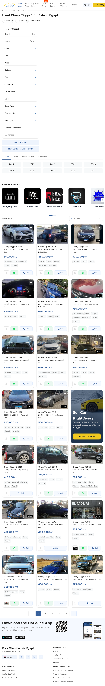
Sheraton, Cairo (81, 482)
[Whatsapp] (14, 272)
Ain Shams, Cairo (47, 537)
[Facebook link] (21, 657)
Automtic (42, 376)
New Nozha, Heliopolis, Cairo (17, 482)
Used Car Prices (20, 142)
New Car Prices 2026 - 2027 (20, 149)
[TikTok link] (28, 657)
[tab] (6, 157)
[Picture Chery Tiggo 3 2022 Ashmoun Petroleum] (18, 344)
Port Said (44, 427)
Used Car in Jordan (60, 674)
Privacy (56, 663)
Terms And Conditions (61, 659)
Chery (7, 265)
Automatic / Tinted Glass (47, 265)
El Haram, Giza (81, 589)
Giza (42, 262)
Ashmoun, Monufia (13, 372)
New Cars (27, 4)
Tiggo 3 (14, 265)
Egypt (9, 657)
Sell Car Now (88, 436)
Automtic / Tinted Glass (81, 318)
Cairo (77, 262)
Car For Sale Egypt (9, 670)
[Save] (31, 228)
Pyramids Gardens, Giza (15, 427)
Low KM (76, 321)
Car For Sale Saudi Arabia (11, 678)
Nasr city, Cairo (81, 534)
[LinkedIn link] (34, 657)
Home (55, 651)
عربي (88, 4)
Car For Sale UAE (8, 674)
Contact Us (57, 655)
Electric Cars (45, 4)
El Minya (44, 479)
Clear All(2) (35, 20)
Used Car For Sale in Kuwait (63, 670)
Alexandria (79, 314)
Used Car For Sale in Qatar (62, 678)
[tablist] (52, 157)
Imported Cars (35, 4)
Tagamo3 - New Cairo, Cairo (16, 262)
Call (27, 273)
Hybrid (95, 318)
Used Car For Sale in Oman (63, 682)
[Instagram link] (41, 657)
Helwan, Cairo (46, 372)
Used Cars (20, 4)
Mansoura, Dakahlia (13, 537)
